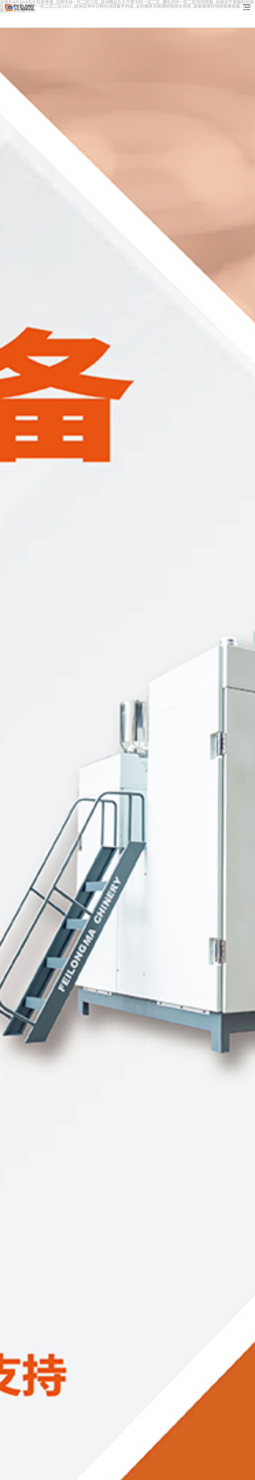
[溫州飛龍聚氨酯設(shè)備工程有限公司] (19, 7)
